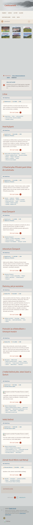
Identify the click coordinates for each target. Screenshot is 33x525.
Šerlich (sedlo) (13, 410)
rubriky (8, 77)
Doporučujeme (6, 17)
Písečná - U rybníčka (9, 158)
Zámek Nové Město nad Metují (15, 460)
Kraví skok (17, 318)
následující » (22, 497)
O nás (13, 17)
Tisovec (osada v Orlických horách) (20, 363)
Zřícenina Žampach (9, 240)
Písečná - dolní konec (14, 156)
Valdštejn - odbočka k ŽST (10, 204)
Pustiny (17, 158)
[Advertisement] (16, 56)
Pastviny (23, 318)
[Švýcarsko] (27, 35)
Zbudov (7, 321)
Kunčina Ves (8, 363)
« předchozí (10, 497)
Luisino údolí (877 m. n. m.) (11, 449)
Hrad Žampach (9, 211)
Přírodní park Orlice (9, 201)
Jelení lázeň (25, 407)
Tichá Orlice (22, 201)
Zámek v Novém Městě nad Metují (12, 481)
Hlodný (20, 361)
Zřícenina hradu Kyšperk (10, 159)
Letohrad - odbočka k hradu (11, 155)
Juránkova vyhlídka (21, 478)
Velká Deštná (21, 410)
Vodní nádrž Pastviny (16, 320)
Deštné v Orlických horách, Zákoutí (13, 407)
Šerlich (6, 410)
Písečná (7, 156)
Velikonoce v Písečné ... (9, 135)
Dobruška (6, 478)
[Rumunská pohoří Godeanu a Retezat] (16, 35)
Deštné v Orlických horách (11, 361)
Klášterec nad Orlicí (8, 318)
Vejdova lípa (8, 320)
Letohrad (23, 153)
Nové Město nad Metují (15, 480)
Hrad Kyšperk (8, 126)
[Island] (16, 29)
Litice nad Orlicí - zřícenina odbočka (13, 117)
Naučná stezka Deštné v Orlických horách (14, 451)
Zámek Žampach (20, 277)
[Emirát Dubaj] (5, 29)
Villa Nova (20, 364)
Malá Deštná (8, 409)
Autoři (15, 13)
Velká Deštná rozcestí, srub (11, 412)
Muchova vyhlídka (23, 155)
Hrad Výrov (12, 478)
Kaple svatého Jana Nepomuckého (12, 153)
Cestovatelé (11, 5)
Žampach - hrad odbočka (10, 241)
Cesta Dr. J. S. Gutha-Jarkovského (12, 238)
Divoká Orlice (7, 116)
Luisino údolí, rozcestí (23, 449)
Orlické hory (14, 77)
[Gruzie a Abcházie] (27, 29)
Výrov (24, 320)
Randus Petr (7, 293)
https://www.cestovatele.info (18, 75)
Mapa (18, 17)
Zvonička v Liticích (9, 119)
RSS (4, 518)
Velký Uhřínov (14, 364)
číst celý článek (14, 112)
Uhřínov (7, 364)
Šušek (16, 201)
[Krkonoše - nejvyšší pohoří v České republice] (5, 35)
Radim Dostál (7, 101)
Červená (6, 198)
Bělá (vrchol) (14, 359)
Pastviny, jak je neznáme (13, 286)
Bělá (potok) (7, 359)
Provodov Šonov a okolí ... (10, 386)
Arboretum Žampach (9, 237)
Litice (5, 94)
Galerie (21, 13)
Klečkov (25, 361)
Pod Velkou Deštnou (9, 452)
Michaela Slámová (8, 467)
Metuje (6, 480)
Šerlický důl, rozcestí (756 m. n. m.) (20, 409)
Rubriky (4, 13)
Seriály (10, 13)
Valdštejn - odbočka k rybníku (11, 202)
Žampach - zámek (22, 241)
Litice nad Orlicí (19, 116)
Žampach (18, 240)
